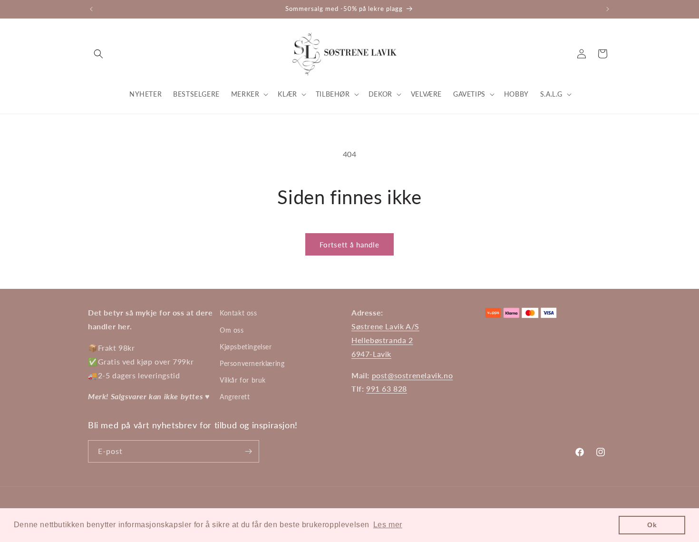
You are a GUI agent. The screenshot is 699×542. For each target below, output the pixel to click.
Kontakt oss (238, 313)
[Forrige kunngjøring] (91, 9)
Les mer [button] (387, 525)
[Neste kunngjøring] (607, 9)
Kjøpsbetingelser (246, 347)
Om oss (232, 330)
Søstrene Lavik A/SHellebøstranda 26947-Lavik (385, 340)
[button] (98, 53)
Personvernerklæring (252, 363)
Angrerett (235, 397)
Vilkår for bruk (243, 380)
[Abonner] (248, 451)
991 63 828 (386, 388)
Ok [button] (652, 525)
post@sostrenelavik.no (412, 375)
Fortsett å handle (349, 244)
